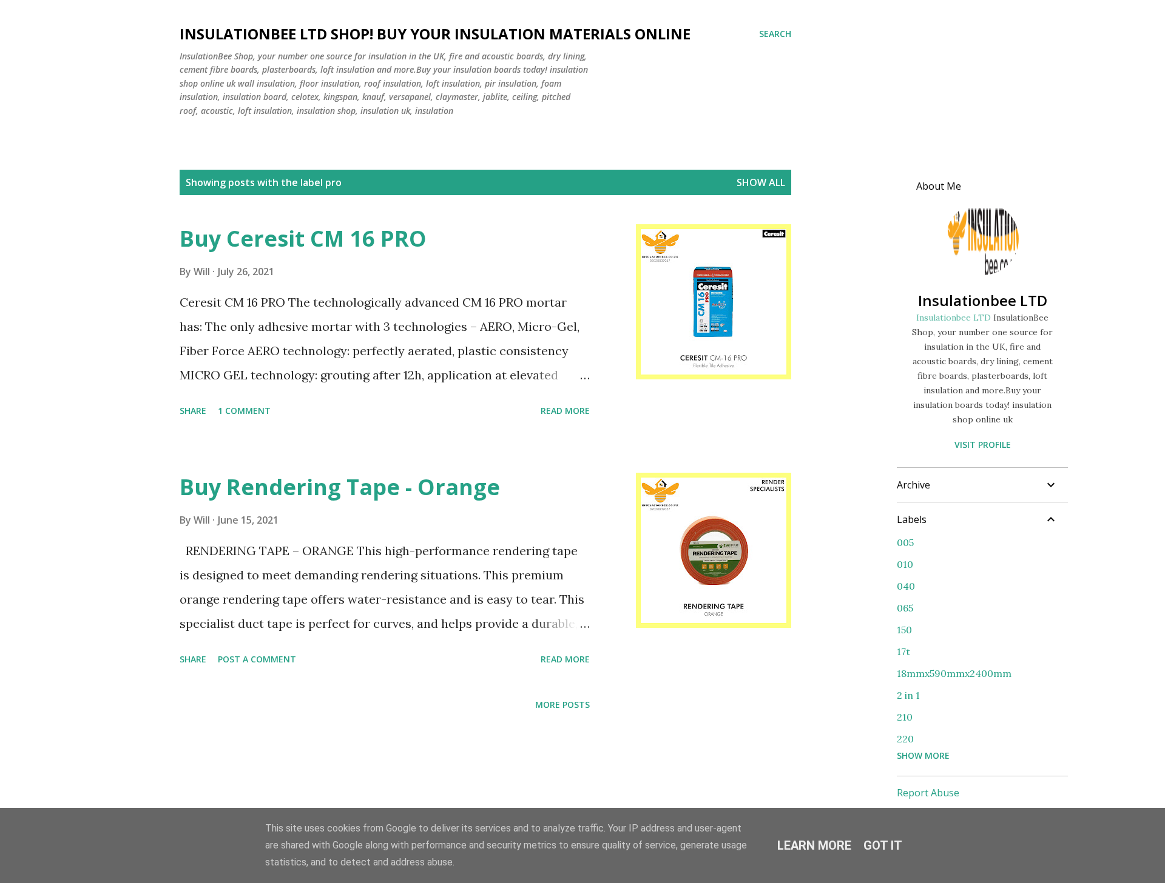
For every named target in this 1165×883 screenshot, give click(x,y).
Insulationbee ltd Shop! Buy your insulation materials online (435, 34)
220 (905, 739)
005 (905, 542)
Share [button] (193, 410)
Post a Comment (257, 659)
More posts (562, 704)
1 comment (244, 410)
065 (905, 608)
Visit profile (982, 444)
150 (904, 630)
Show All (761, 182)
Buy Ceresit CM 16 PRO (303, 238)
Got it (882, 845)
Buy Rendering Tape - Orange (340, 487)
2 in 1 (908, 695)
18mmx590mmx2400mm (954, 673)
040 (906, 586)
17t (903, 651)
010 (905, 564)
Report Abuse (928, 792)
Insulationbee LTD (982, 300)
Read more (565, 410)
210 (905, 717)
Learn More (814, 845)
